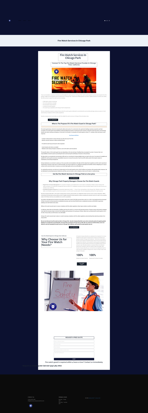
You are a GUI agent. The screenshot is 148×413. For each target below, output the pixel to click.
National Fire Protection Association (56, 199)
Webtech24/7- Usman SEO (94, 398)
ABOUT (24, 20)
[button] (74, 131)
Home (19, 20)
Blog (29, 20)
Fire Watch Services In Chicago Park (73, 56)
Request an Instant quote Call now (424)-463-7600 (25, 366)
